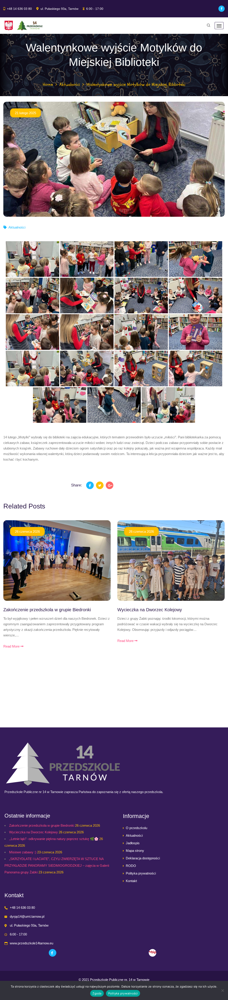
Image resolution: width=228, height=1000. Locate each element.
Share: (76, 485)
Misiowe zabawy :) (22, 852)
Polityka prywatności (141, 873)
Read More (11, 646)
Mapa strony (135, 850)
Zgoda (96, 993)
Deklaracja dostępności (143, 858)
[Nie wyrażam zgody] (222, 990)
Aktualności (69, 84)
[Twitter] (100, 485)
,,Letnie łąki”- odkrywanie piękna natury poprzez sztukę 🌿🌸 (53, 839)
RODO (131, 866)
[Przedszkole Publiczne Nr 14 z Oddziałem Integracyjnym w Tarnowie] (23, 25)
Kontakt (131, 881)
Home (48, 84)
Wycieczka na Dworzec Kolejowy (149, 609)
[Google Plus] (109, 485)
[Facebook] (221, 9)
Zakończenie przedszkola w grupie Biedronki (47, 609)
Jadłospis (133, 843)
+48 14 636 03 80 (19, 8)
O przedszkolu (136, 828)
